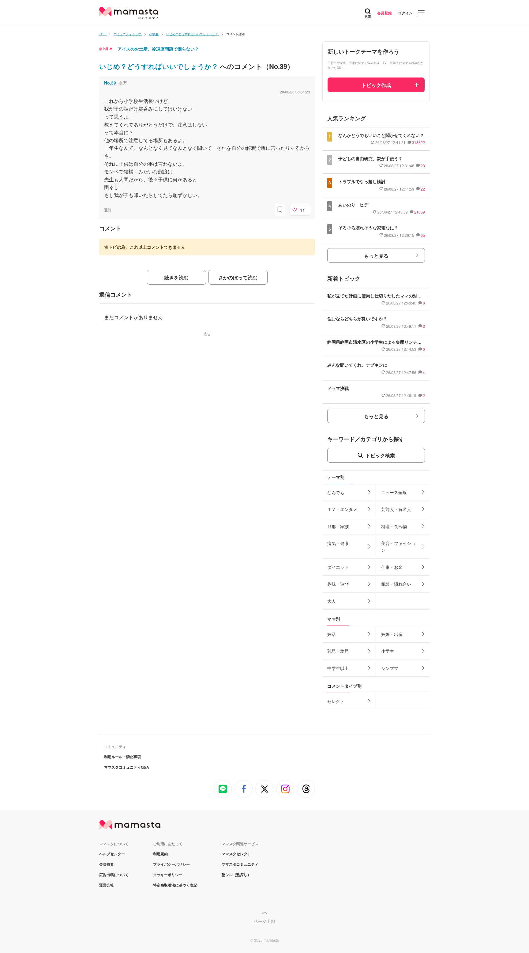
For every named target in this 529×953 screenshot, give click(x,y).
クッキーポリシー (167, 874)
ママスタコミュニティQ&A (126, 767)
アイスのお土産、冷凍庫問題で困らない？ (158, 49)
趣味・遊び (338, 584)
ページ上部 (264, 921)
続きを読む (176, 277)
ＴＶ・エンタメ (342, 509)
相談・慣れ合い (396, 584)
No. (110, 83)
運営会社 (106, 885)
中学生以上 (338, 668)
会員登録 (384, 13)
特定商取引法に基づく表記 (175, 885)
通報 (107, 209)
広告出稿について (114, 874)
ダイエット (338, 567)
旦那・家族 (338, 526)
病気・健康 (338, 543)
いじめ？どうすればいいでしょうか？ (159, 66)
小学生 (387, 651)
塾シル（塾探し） (236, 874)
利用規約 (160, 854)
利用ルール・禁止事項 (122, 756)
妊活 (331, 634)
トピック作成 (376, 85)
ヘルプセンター (112, 854)
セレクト (335, 701)
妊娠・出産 (392, 634)
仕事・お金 (392, 567)
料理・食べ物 (394, 526)
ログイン (405, 13)
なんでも (335, 492)
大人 (331, 601)
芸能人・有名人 (396, 509)
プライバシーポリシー (171, 864)
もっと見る (376, 255)
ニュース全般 (394, 492)
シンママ (389, 668)
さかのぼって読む (237, 277)
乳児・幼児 (338, 651)
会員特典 (106, 864)
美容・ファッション (398, 546)
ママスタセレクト (236, 854)
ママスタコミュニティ (240, 864)
